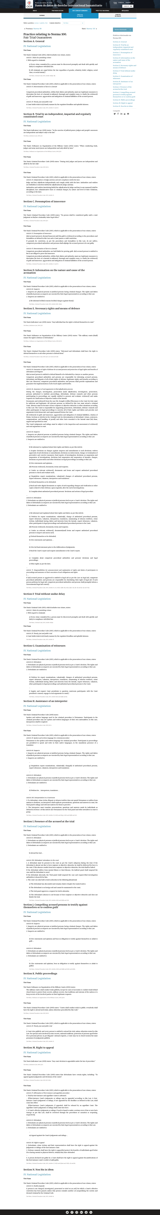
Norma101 (90, 28)
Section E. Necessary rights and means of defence (124, 67)
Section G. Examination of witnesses (122, 77)
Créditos (121, 2)
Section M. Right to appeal (122, 103)
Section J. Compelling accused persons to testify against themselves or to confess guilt (124, 94)
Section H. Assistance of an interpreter (123, 83)
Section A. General (120, 42)
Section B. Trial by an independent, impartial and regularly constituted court (123, 47)
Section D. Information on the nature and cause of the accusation (124, 60)
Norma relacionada (120, 29)
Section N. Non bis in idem (123, 106)
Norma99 (37, 28)
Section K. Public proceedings (124, 100)
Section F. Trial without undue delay (124, 72)
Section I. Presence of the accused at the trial (122, 88)
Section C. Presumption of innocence (122, 54)
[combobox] (63, 23)
